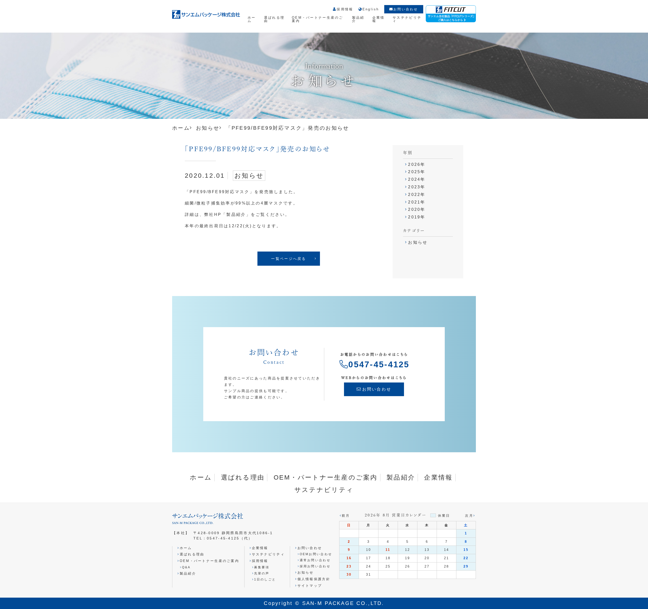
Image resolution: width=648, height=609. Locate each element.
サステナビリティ (407, 19)
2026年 (416, 164)
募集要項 (261, 567)
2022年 (416, 194)
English (370, 9)
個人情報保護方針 (313, 579)
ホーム (252, 19)
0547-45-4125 (378, 364)
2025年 (416, 172)
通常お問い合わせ (315, 560)
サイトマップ (309, 586)
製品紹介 (358, 19)
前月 (346, 515)
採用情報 (345, 9)
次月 (469, 515)
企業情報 (378, 19)
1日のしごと (265, 579)
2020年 (416, 209)
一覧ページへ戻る (288, 259)
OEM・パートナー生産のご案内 (317, 19)
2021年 (416, 202)
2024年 (416, 179)
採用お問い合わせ (315, 566)
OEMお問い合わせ (316, 554)
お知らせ (207, 128)
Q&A (186, 567)
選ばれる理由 (274, 19)
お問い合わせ (405, 9)
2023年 (416, 187)
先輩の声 (261, 573)
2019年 (416, 217)
